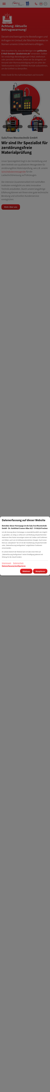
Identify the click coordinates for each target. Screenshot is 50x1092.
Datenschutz (18, 563)
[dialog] (25, 546)
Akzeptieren (40, 571)
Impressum (6, 563)
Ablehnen (26, 571)
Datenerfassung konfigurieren (14, 566)
